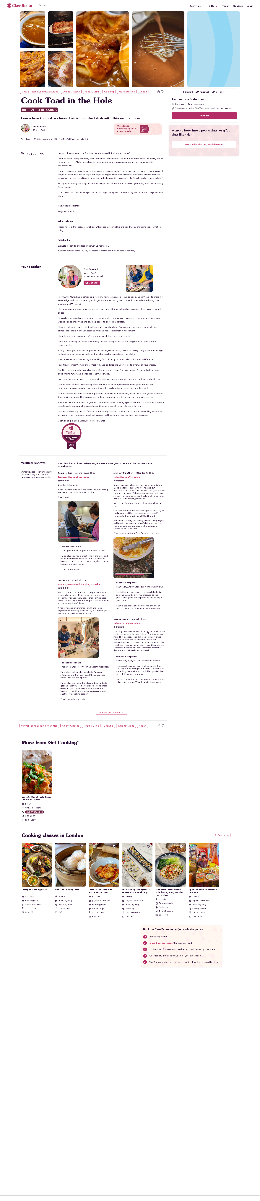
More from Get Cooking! (50, 743)
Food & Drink (92, 91)
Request (204, 115)
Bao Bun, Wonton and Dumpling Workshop (79, 584)
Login (250, 6)
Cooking (109, 91)
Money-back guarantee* (161, 943)
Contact (238, 6)
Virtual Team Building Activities (40, 91)
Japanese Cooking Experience (73, 477)
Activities (195, 6)
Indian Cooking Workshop (126, 477)
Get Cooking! (39, 126)
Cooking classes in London (52, 835)
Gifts (212, 6)
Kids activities (127, 91)
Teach (225, 6)
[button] (115, 278)
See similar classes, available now (204, 144)
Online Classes (71, 91)
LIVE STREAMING (39, 110)
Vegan (143, 91)
